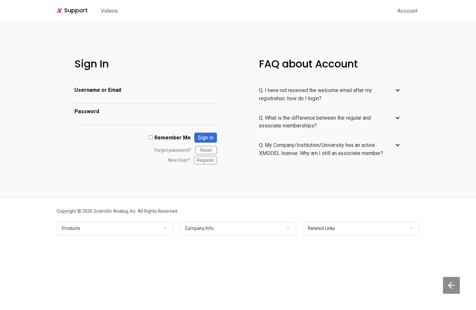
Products (71, 228)
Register (205, 160)
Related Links (321, 228)
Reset (206, 150)
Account (407, 10)
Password (86, 111)
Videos (109, 10)
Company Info (199, 228)
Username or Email (97, 90)
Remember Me (172, 138)
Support (75, 10)
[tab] (115, 228)
